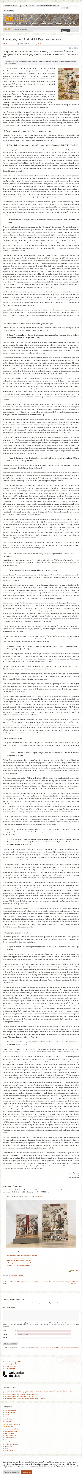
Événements (8, 1421)
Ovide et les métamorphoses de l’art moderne (19, 1258)
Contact (65, 8)
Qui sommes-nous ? (27, 6)
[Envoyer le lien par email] (75, 48)
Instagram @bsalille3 (11, 1364)
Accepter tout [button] (27, 1472)
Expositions (9, 1426)
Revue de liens (9, 1442)
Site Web (6, 1338)
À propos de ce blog (10, 1410)
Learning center (9, 1433)
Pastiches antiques (10, 1437)
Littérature (20, 1275)
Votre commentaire (9, 1307)
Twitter (8, 29)
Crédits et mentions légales (48, 6)
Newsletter (8, 11)
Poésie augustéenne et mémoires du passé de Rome (21, 1263)
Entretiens (7, 1417)
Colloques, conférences (13, 1424)
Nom (4, 1331)
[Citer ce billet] (72, 48)
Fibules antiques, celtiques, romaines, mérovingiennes (22, 1255)
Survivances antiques (11, 1444)
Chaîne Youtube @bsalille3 (12, 1362)
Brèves (6, 1415)
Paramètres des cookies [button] (11, 1472)
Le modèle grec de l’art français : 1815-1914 (19, 1260)
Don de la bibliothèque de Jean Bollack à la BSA (18, 1396)
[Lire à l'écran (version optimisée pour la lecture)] (70, 48)
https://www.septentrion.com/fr (33, 1196)
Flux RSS (5, 29)
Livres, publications (37, 44)
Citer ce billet (75, 1270)
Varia (6, 1448)
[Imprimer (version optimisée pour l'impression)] (77, 48)
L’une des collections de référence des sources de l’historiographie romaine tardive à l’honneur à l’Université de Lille (38, 1391)
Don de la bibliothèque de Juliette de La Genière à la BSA (21, 1394)
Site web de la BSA (10, 1366)
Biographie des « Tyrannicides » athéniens (18, 1265)
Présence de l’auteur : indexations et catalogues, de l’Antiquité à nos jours (25, 1398)
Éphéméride (8, 1419)
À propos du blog (10, 6)
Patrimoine (7, 1440)
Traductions (8, 1446)
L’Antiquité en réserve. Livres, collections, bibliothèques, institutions (23, 1393)
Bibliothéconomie (9, 1412)
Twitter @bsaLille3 (10, 1368)
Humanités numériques (11, 1429)
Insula (14, 18)
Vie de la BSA (8, 1450)
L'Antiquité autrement (11, 1431)
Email (5, 1334)
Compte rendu (13, 1275)
